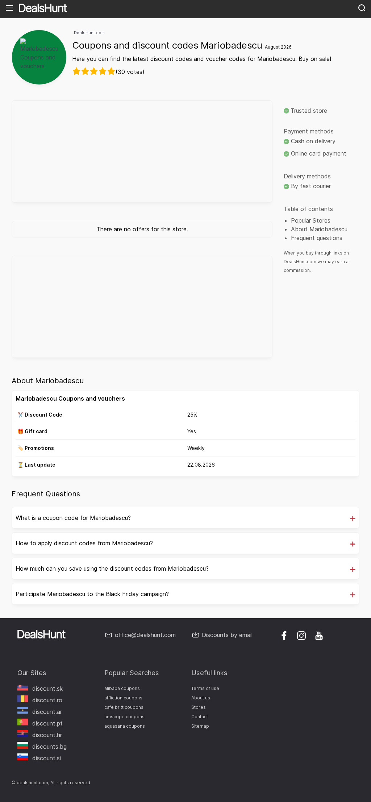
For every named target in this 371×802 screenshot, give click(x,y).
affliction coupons (123, 697)
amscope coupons (124, 716)
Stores (198, 707)
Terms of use (205, 688)
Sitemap (200, 726)
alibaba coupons (122, 688)
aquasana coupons (124, 726)
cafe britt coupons (123, 707)
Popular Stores (310, 220)
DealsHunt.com (89, 32)
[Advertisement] (142, 151)
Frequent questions (316, 237)
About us (200, 697)
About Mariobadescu (319, 229)
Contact (199, 716)
